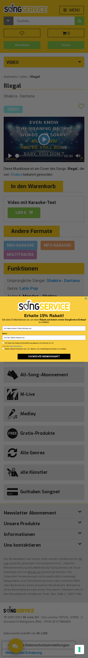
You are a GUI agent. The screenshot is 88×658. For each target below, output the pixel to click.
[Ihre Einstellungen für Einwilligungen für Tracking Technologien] (79, 649)
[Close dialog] (86, 298)
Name (4, 333)
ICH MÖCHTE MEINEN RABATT (44, 356)
